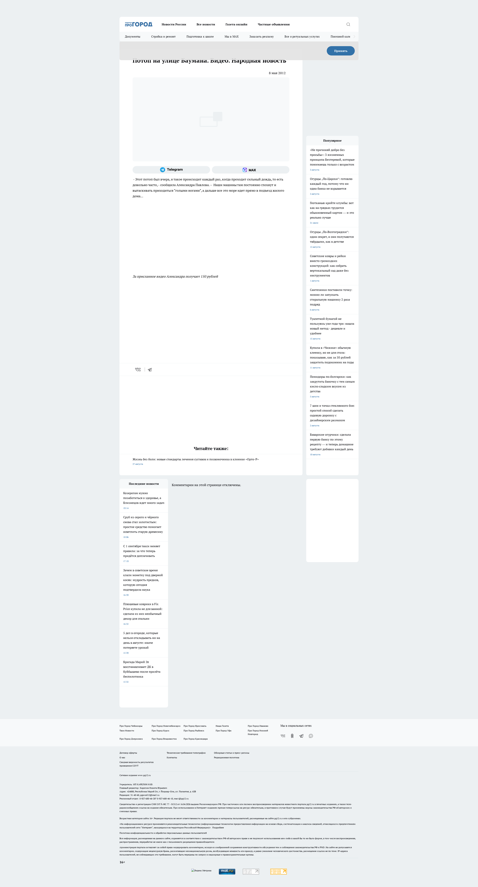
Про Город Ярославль (195, 725)
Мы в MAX (232, 36)
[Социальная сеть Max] (250, 170)
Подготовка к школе (200, 36)
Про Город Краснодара (196, 738)
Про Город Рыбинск (194, 730)
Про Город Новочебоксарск (166, 725)
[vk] (138, 369)
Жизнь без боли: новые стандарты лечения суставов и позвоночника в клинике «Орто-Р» (196, 461)
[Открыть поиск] (348, 24)
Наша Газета (222, 725)
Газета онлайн (236, 24)
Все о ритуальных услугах (302, 36)
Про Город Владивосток (164, 738)
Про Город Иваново (258, 725)
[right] (354, 36)
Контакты (172, 757)
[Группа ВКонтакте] (283, 736)
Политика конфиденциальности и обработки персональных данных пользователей (163, 833)
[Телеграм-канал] (171, 170)
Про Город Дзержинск (131, 738)
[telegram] (151, 369)
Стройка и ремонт (163, 36)
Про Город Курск (160, 730)
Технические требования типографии (186, 752)
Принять (340, 51)
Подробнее (218, 827)
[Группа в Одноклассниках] (292, 736)
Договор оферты (128, 752)
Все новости (206, 24)
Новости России (174, 24)
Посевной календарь (345, 36)
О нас (122, 757)
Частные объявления (274, 24)
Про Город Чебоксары (131, 725)
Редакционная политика (226, 757)
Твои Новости (127, 730)
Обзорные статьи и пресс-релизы (231, 752)
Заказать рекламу (261, 36)
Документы (132, 36)
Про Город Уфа (223, 730)
